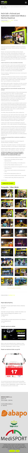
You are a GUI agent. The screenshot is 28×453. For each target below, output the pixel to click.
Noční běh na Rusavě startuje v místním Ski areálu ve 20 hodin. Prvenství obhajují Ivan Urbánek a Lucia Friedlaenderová (13, 313)
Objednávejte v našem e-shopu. (13, 346)
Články (5, 6)
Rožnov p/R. (12, 295)
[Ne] (26, 448)
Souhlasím (12, 450)
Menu (26, 2)
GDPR (17, 450)
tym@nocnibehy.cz (6, 21)
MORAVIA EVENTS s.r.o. (6, 397)
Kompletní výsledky (8, 183)
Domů (2, 6)
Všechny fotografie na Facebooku (14, 288)
